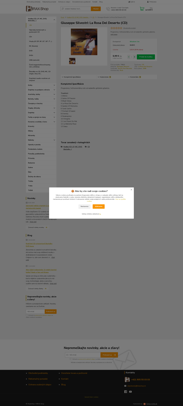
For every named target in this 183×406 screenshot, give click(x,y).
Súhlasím (98, 206)
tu (100, 214)
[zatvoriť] (131, 189)
